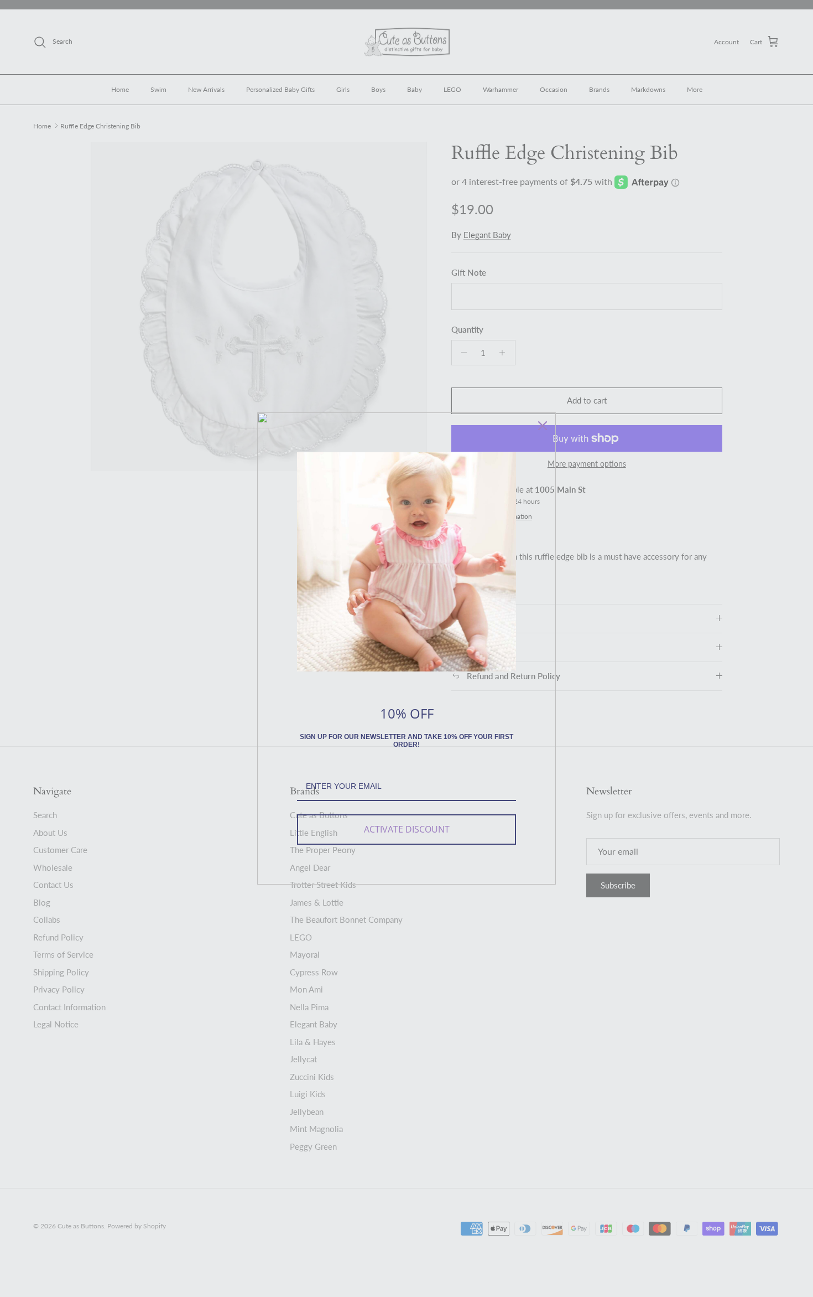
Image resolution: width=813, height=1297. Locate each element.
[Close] (542, 425)
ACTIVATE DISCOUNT (407, 829)
